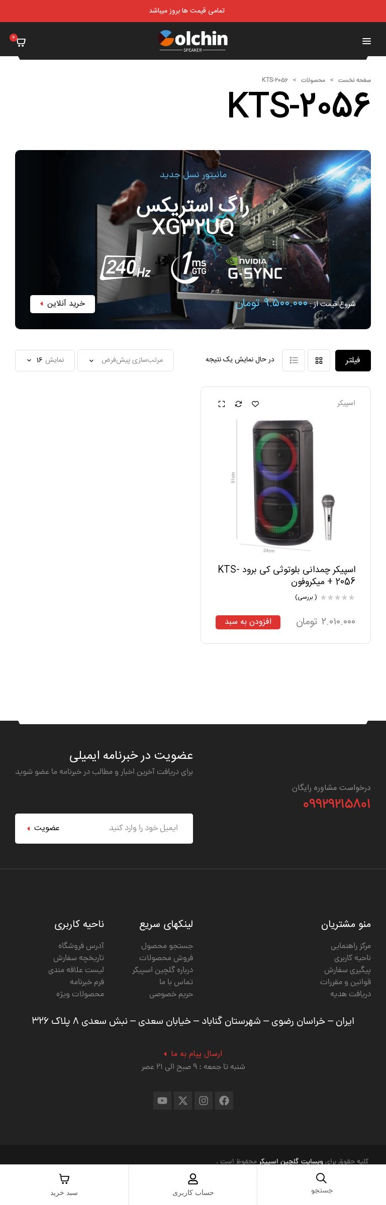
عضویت (47, 828)
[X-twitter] (183, 1101)
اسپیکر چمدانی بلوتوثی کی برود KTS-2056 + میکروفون (286, 576)
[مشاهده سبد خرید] (20, 41)
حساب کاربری (193, 1192)
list (293, 360)
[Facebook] (224, 1101)
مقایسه (238, 403)
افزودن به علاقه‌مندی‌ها (255, 403)
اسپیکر (346, 403)
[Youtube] (162, 1101)
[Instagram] (204, 1101)
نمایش (54, 360)
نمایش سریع (221, 403)
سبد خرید (64, 1192)
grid (319, 360)
